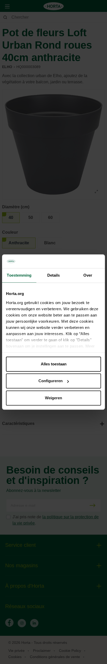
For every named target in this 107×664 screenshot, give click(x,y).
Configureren (50, 381)
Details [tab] (53, 275)
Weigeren (53, 398)
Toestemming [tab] (19, 275)
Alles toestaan (53, 364)
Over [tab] (87, 275)
